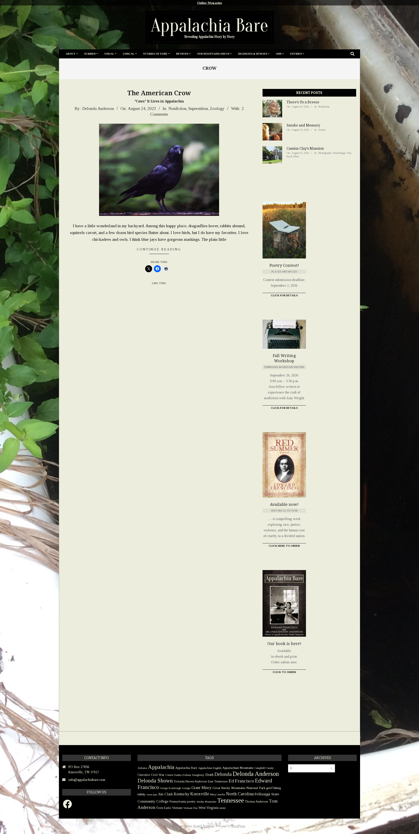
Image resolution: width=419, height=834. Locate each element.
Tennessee (230, 800)
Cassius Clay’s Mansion (305, 148)
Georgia (186, 788)
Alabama (142, 768)
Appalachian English (210, 768)
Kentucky (181, 794)
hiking (277, 788)
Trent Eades (163, 808)
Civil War (157, 775)
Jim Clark (165, 794)
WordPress (238, 826)
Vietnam (177, 808)
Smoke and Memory (303, 125)
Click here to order (284, 545)
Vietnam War (190, 808)
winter (222, 808)
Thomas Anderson (256, 801)
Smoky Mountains (206, 801)
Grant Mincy (201, 787)
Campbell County (264, 768)
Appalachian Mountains (237, 768)
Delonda (223, 774)
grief (269, 788)
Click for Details (284, 295)
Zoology (217, 108)
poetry (191, 801)
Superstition (198, 108)
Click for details (284, 407)
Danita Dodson (182, 775)
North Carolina (240, 793)
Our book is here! (284, 643)
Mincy (213, 794)
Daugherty (198, 775)
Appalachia (161, 767)
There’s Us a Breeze (303, 102)
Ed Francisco (241, 781)
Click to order (284, 672)
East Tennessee (218, 781)
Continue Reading (159, 249)
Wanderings (339, 152)
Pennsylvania (177, 801)
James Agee (152, 794)
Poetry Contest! (284, 265)
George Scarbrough (170, 788)
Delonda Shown (155, 781)
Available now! (284, 504)
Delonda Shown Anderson (190, 781)
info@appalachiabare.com (86, 780)
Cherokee (143, 775)
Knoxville (199, 793)
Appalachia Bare (186, 768)
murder (221, 794)
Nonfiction (177, 108)
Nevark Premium (203, 826)
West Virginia (208, 808)
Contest (169, 775)
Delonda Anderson (256, 773)
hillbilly (141, 794)
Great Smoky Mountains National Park (239, 788)
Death (209, 775)
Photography (324, 152)
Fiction (322, 129)
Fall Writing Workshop (284, 358)
